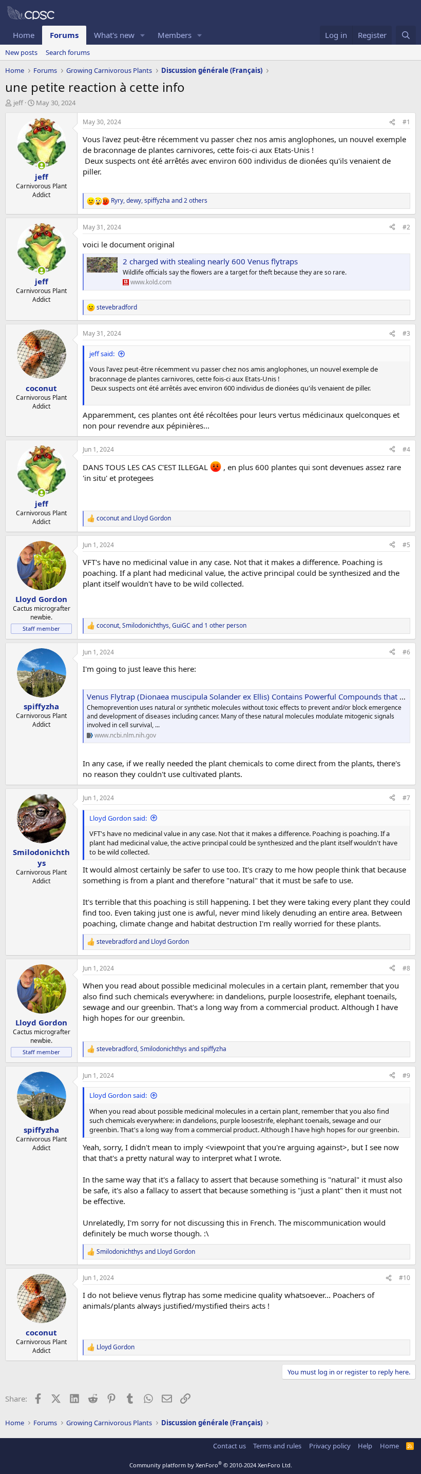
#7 (406, 797)
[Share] (392, 122)
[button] (143, 35)
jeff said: (101, 353)
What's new (114, 35)
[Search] (406, 35)
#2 (406, 227)
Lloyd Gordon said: (118, 818)
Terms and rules (277, 1445)
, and (161, 1049)
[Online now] (41, 165)
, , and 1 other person (171, 626)
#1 (406, 122)
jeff (18, 102)
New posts (21, 52)
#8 (406, 968)
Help (365, 1445)
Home (23, 35)
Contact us (229, 1445)
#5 (406, 544)
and (134, 518)
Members (175, 35)
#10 (404, 1277)
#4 (406, 449)
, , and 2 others (159, 201)
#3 (406, 333)
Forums (64, 35)
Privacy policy (330, 1445)
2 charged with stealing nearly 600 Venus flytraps (210, 261)
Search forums (68, 52)
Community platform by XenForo (210, 1465)
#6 (406, 652)
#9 (406, 1075)
